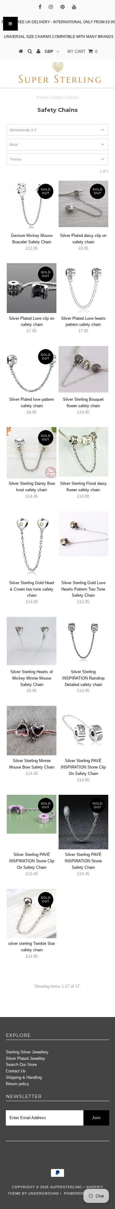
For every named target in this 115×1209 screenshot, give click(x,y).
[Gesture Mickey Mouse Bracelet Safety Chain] (31, 205)
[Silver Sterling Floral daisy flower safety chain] (83, 452)
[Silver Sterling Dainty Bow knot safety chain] (31, 452)
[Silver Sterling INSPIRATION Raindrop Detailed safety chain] (83, 641)
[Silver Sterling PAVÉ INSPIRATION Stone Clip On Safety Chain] (83, 730)
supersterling (66, 1187)
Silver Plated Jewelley (25, 1058)
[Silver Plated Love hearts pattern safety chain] (83, 288)
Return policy (17, 1084)
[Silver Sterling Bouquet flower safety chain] (83, 369)
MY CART (82, 51)
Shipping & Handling (24, 1077)
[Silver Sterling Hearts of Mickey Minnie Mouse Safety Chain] (31, 641)
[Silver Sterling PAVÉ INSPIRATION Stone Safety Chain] (83, 822)
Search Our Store (21, 1064)
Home (42, 97)
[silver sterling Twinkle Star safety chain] (31, 913)
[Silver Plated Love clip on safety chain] (31, 288)
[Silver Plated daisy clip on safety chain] (83, 204)
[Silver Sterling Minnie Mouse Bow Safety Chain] (31, 730)
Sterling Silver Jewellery (27, 1052)
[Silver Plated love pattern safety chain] (31, 370)
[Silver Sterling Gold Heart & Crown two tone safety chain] (31, 544)
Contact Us (16, 1071)
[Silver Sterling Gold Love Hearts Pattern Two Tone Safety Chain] (83, 533)
